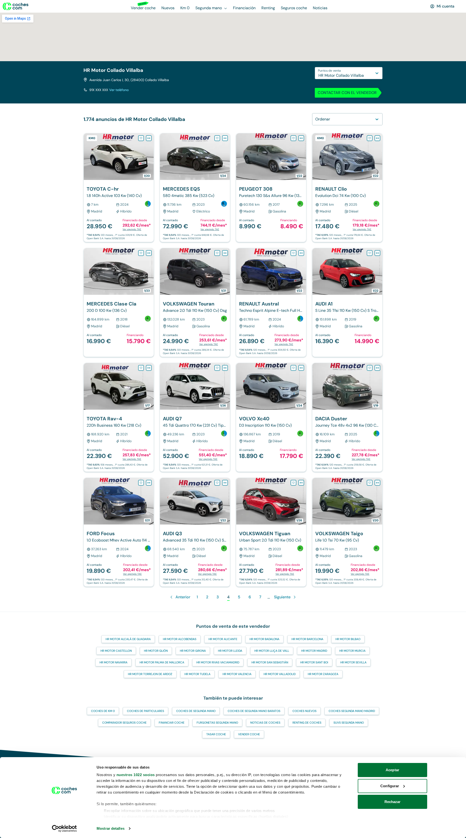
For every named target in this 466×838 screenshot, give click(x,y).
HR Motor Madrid (314, 651)
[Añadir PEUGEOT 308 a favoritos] (293, 138)
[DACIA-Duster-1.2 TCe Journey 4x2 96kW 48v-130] (347, 417)
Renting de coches (306, 723)
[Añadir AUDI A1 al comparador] (377, 253)
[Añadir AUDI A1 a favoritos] (370, 253)
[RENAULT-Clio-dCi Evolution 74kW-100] (347, 187)
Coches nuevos (304, 711)
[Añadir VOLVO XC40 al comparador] (301, 368)
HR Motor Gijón (156, 651)
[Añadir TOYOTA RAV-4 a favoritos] (141, 368)
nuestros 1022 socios (135, 775)
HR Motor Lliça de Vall (271, 651)
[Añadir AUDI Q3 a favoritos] (217, 483)
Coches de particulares (145, 711)
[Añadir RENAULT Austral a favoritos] (293, 253)
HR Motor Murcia (352, 651)
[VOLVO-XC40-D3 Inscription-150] (271, 417)
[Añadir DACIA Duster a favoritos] (370, 368)
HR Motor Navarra (113, 662)
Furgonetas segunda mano (217, 723)
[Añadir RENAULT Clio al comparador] (377, 138)
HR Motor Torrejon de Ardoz (150, 674)
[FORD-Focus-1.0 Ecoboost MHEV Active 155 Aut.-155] (119, 532)
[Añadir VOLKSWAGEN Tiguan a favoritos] (293, 483)
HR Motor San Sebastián (269, 662)
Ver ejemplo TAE (132, 229)
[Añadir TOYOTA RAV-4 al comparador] (149, 368)
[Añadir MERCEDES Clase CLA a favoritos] (141, 253)
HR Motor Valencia (237, 674)
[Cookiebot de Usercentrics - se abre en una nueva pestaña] (64, 828)
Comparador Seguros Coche (124, 723)
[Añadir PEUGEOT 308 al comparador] (301, 138)
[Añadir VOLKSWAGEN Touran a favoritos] (217, 253)
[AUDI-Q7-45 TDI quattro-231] (195, 417)
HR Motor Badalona (264, 639)
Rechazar (392, 802)
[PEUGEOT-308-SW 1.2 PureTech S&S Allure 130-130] (271, 187)
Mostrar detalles (111, 828)
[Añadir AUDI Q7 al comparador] (225, 368)
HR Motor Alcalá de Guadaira (128, 639)
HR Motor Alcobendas (179, 639)
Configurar (389, 786)
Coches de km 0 (103, 711)
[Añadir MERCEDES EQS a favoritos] (217, 138)
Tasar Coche (216, 734)
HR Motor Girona (193, 651)
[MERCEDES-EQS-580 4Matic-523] (195, 187)
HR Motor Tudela (197, 674)
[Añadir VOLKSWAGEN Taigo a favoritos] (370, 483)
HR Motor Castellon (116, 651)
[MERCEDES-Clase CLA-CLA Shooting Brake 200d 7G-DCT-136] (119, 302)
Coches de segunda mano (196, 711)
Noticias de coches (265, 723)
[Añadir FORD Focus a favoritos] (141, 483)
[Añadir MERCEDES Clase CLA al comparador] (149, 253)
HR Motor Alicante (222, 639)
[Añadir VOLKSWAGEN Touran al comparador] (225, 253)
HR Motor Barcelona (307, 639)
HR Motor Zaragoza (323, 674)
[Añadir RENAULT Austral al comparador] (301, 253)
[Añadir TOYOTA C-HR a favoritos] (141, 138)
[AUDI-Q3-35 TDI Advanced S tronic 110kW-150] (195, 532)
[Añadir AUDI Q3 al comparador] (225, 483)
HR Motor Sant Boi (314, 662)
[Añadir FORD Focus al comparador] (149, 483)
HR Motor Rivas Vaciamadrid (217, 662)
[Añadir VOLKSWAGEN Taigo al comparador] (377, 483)
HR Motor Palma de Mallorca (162, 662)
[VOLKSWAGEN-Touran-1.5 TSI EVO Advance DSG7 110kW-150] (195, 302)
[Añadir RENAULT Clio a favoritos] (370, 138)
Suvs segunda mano (348, 723)
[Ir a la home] (15, 6)
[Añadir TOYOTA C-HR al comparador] (149, 138)
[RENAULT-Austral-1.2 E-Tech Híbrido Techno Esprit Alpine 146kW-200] (271, 302)
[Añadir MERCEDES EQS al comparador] (225, 138)
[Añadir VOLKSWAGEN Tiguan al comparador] (301, 483)
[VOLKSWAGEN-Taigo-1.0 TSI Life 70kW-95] (347, 532)
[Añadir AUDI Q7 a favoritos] (217, 368)
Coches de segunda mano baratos (254, 711)
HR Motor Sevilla (353, 662)
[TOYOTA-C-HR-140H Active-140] (119, 187)
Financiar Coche (171, 723)
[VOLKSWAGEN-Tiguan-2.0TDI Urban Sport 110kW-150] (271, 532)
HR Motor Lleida (230, 651)
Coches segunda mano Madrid (352, 711)
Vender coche (249, 734)
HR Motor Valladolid (280, 674)
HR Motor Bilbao (347, 639)
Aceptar (392, 770)
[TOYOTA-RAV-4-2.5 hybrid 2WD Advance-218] (119, 417)
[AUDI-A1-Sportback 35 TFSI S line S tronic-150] (347, 302)
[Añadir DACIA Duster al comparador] (377, 368)
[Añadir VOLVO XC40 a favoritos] (293, 368)
